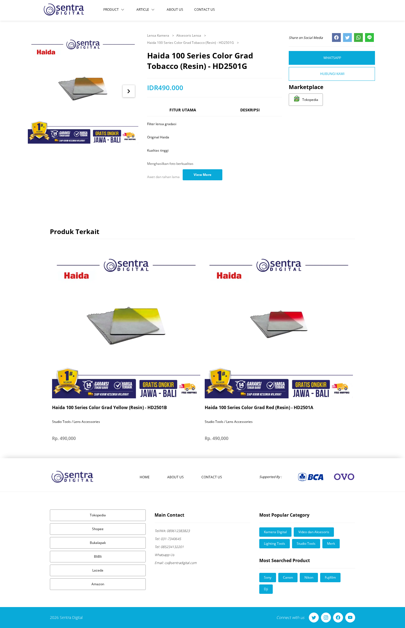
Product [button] (111, 9)
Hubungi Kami (332, 73)
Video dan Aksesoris (313, 532)
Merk (331, 543)
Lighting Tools (274, 543)
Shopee (98, 529)
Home (145, 477)
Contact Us (204, 9)
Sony (267, 577)
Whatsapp (332, 57)
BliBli (98, 556)
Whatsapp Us (164, 554)
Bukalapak (98, 542)
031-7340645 (168, 538)
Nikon (308, 577)
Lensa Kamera (158, 35)
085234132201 (169, 546)
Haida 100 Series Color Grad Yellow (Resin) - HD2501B (109, 407)
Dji (266, 589)
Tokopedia (98, 515)
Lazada (97, 570)
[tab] (182, 112)
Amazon (97, 584)
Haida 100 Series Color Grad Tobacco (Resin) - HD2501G (191, 42)
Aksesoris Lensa (189, 35)
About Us (175, 9)
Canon (288, 577)
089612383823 (172, 530)
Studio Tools (306, 543)
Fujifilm (330, 577)
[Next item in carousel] (129, 91)
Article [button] (142, 9)
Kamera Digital (275, 532)
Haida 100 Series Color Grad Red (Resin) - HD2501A (259, 407)
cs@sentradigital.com (176, 562)
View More (203, 174)
